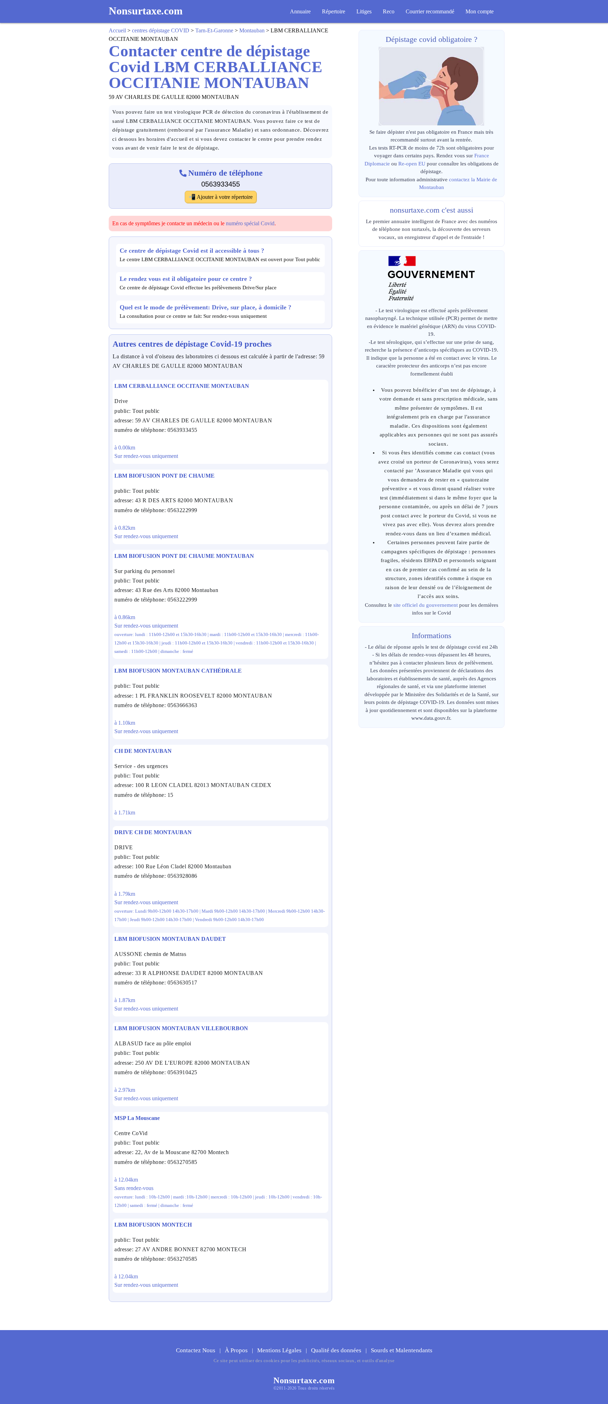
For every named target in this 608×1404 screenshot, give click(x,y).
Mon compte (480, 11)
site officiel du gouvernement (425, 605)
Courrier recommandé (430, 11)
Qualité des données (337, 1350)
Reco (388, 11)
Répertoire (333, 11)
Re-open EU (411, 163)
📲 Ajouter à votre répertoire (221, 197)
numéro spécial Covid (250, 223)
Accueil (117, 30)
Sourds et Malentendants (401, 1350)
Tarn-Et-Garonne (214, 30)
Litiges (364, 11)
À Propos (237, 1350)
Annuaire (300, 11)
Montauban (252, 30)
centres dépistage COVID (160, 30)
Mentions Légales (280, 1350)
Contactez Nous (196, 1350)
